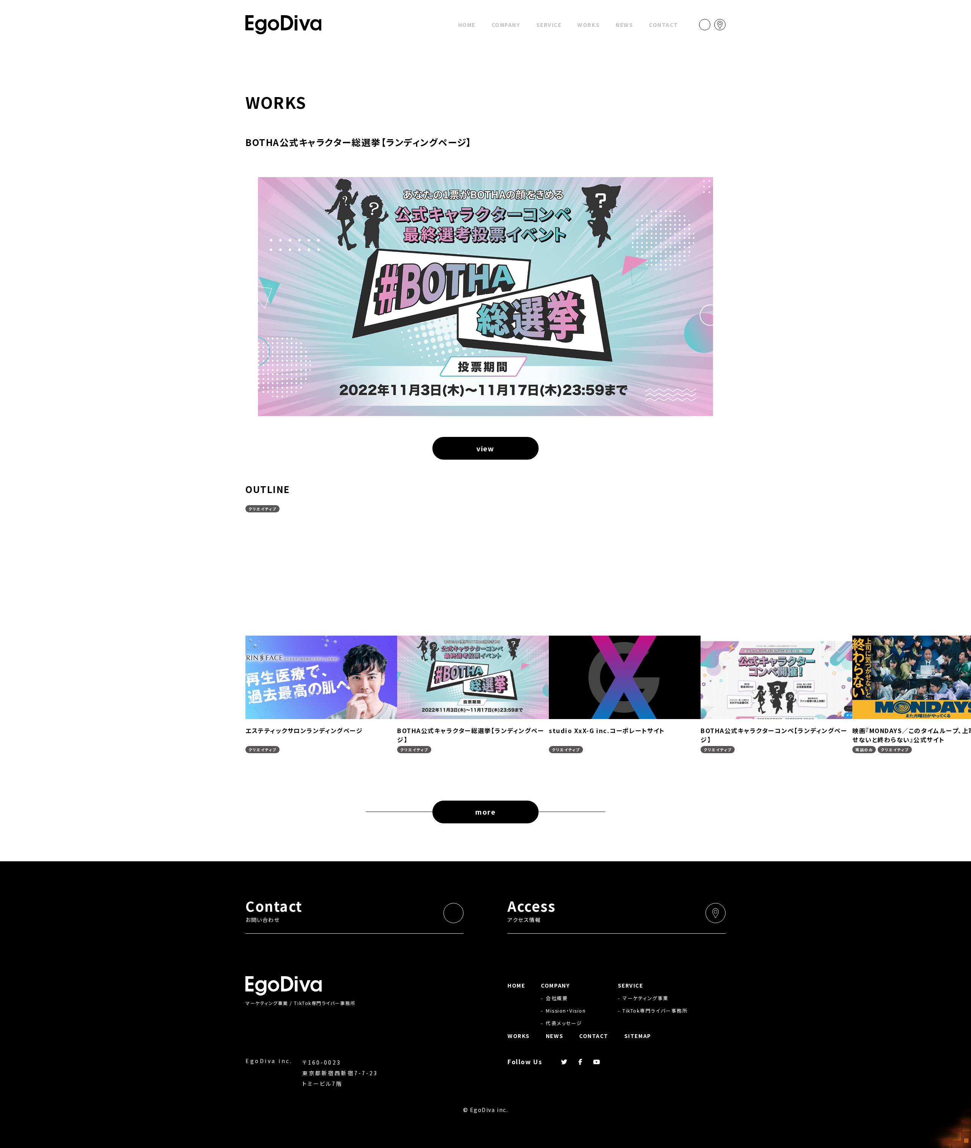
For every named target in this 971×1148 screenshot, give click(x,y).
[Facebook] (580, 1061)
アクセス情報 (531, 909)
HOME (467, 24)
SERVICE (549, 24)
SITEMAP (637, 1036)
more (485, 812)
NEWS (624, 24)
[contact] (704, 24)
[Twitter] (564, 1061)
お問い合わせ (273, 909)
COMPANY (506, 24)
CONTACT (663, 24)
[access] (720, 24)
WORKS (588, 24)
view (485, 448)
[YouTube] (597, 1061)
